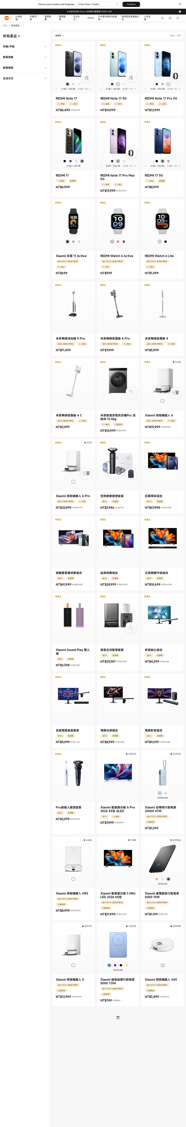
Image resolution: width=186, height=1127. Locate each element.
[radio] (67, 84)
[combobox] (58, 35)
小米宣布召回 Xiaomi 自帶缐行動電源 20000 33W (89, 11)
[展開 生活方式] (82, 18)
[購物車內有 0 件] (170, 18)
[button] (179, 4)
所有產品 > (11, 36)
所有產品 (15, 25)
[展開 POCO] (95, 18)
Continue (131, 4)
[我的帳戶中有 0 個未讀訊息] (177, 18)
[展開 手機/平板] (39, 18)
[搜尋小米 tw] (162, 18)
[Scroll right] (90, 89)
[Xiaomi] (7, 18)
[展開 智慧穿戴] (54, 18)
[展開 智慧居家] (68, 18)
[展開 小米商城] (25, 18)
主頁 (5, 25)
